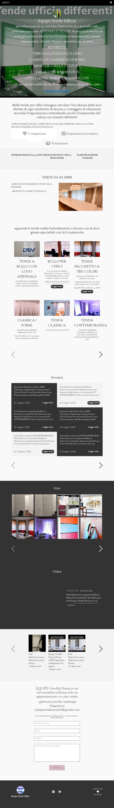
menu (6, 2)
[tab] (34, 134)
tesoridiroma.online (57, 90)
